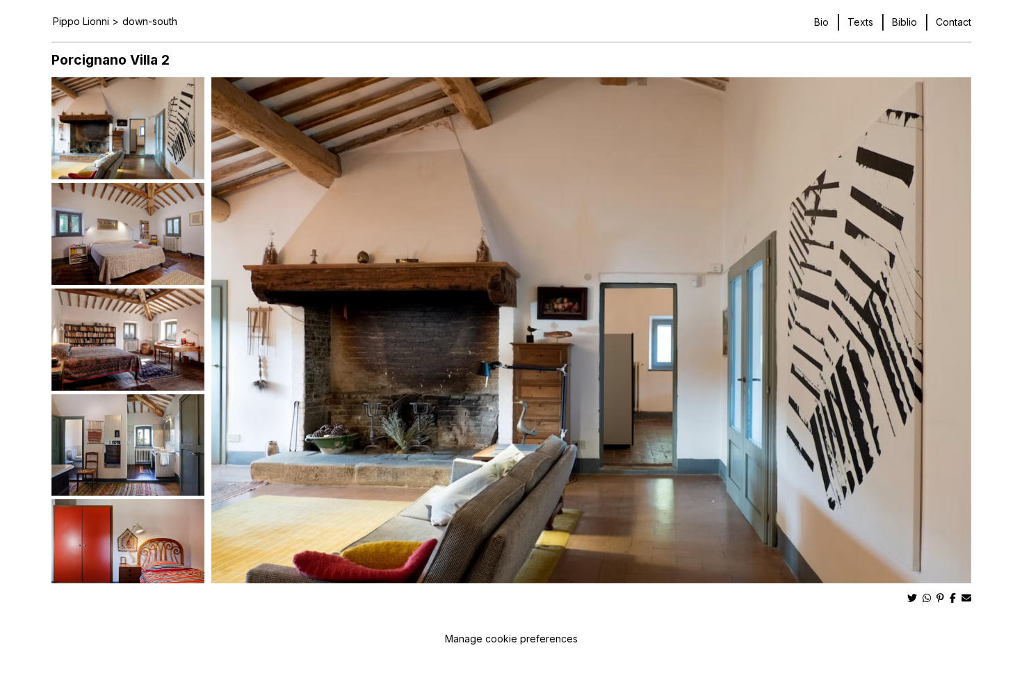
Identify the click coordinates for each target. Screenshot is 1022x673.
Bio (821, 22)
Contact (953, 22)
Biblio (904, 22)
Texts (860, 22)
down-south (149, 21)
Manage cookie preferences (511, 638)
